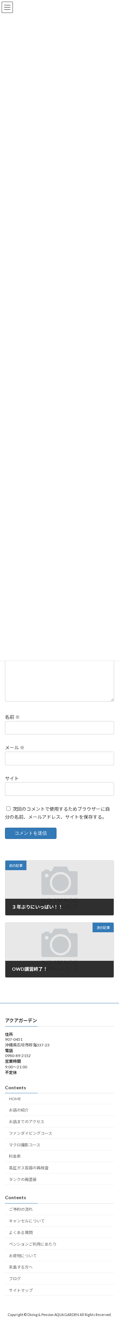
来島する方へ (21, 1267)
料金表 (15, 1156)
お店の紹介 (19, 1110)
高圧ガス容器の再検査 (29, 1167)
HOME (15, 1098)
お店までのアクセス (26, 1121)
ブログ (15, 1278)
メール (14, 748)
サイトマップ (21, 1290)
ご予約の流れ (21, 1209)
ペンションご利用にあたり (33, 1244)
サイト (12, 778)
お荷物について (23, 1255)
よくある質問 (21, 1232)
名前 (12, 717)
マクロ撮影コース (24, 1144)
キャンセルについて (27, 1220)
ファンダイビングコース (30, 1133)
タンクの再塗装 (23, 1179)
